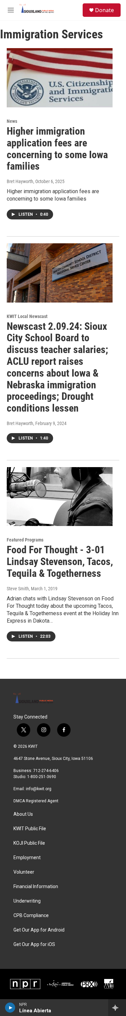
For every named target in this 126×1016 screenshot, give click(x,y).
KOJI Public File (29, 843)
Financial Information (35, 886)
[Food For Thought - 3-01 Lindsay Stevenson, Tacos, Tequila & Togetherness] (60, 496)
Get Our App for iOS (34, 944)
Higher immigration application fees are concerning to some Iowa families (57, 148)
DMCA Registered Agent (35, 801)
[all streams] (117, 1007)
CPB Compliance (31, 915)
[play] (10, 1007)
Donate (104, 10)
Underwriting (27, 901)
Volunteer (23, 872)
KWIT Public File (29, 828)
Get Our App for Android (39, 930)
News (12, 121)
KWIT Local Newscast (27, 316)
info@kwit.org (38, 788)
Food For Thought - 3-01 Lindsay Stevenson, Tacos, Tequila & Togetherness (60, 561)
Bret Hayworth (20, 181)
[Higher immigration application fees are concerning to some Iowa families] (60, 77)
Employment (27, 857)
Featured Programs (25, 539)
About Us (23, 814)
